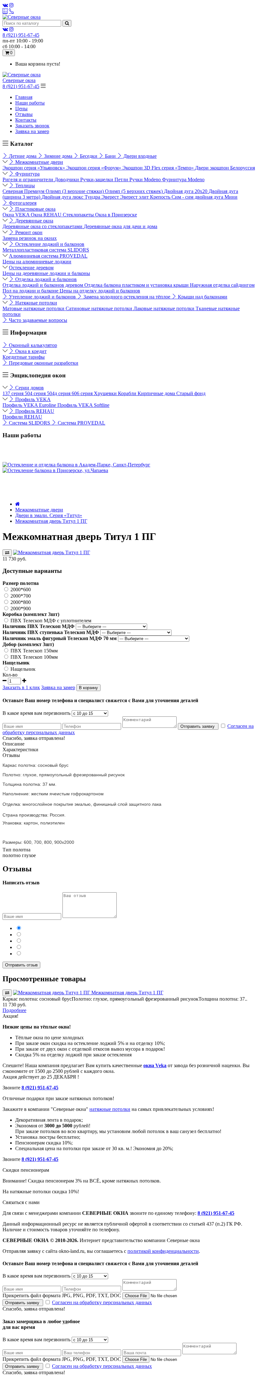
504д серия (59, 393)
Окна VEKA (17, 214)
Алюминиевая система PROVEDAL (48, 256)
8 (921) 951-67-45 (21, 86)
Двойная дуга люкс (63, 197)
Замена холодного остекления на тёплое (127, 296)
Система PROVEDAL (80, 423)
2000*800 (20, 602)
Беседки (89, 156)
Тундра (93, 197)
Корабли (128, 393)
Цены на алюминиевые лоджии (37, 261)
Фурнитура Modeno (183, 179)
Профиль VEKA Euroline (30, 405)
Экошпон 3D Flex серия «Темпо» (158, 167)
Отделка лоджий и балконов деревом (43, 285)
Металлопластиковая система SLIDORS (46, 250)
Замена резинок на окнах (30, 238)
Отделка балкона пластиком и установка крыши (137, 285)
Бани (110, 156)
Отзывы (24, 114)
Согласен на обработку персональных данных (102, 1302)
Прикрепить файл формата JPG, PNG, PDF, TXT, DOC (62, 1295)
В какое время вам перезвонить (36, 713)
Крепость (161, 197)
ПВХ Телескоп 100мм (33, 657)
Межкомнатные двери (38, 162)
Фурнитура (27, 173)
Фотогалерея (22, 203)
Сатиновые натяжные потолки (99, 308)
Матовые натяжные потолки (34, 308)
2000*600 (20, 589)
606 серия (83, 393)
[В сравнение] (7, 552)
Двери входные (139, 156)
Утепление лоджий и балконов (42, 296)
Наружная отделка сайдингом (222, 285)
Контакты (25, 120)
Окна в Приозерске (116, 214)
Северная (13, 191)
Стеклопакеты (79, 214)
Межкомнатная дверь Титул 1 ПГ (51, 521)
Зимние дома (58, 156)
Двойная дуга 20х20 (186, 191)
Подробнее (14, 1010)
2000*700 (20, 596)
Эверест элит (135, 197)
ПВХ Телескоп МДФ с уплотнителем (50, 620)
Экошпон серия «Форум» (94, 167)
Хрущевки (106, 393)
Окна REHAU (47, 214)
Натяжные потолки (35, 302)
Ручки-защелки (97, 179)
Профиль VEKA (32, 399)
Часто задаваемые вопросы (37, 320)
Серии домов (29, 387)
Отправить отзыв (21, 965)
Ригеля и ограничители (29, 179)
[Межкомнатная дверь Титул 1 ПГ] (51, 552)
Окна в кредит (30, 351)
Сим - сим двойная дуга (198, 197)
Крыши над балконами (202, 296)
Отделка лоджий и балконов (45, 279)
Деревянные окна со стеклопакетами (43, 226)
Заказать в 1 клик (21, 687)
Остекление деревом (31, 267)
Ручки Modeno (145, 179)
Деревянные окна (33, 220)
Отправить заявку (198, 726)
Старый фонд (190, 393)
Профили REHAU (22, 417)
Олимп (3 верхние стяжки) (75, 191)
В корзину (88, 687)
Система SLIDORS (29, 423)
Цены (21, 108)
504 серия (36, 393)
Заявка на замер (32, 131)
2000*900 (20, 608)
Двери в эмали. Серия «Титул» (48, 515)
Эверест (110, 197)
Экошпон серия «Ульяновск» (34, 167)
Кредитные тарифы (24, 357)
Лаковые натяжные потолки (164, 308)
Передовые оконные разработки (43, 363)
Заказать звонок (32, 125)
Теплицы (24, 185)
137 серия (14, 393)
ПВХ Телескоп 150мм (33, 650)
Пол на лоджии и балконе (31, 290)
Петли (121, 179)
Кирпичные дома (157, 393)
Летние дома (23, 156)
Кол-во (10, 674)
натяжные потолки (109, 1109)
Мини (230, 197)
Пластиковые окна (34, 209)
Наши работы (30, 103)
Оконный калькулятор (32, 345)
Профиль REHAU (34, 411)
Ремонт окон (28, 232)
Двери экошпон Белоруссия (225, 167)
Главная (23, 97)
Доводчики (67, 179)
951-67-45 (21, 35)
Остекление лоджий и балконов (49, 244)
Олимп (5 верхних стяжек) (134, 191)
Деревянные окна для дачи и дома (120, 226)
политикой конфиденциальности (163, 1251)
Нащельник (22, 669)
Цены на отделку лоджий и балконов (100, 290)
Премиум (35, 191)
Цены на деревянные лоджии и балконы (46, 273)
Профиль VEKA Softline (83, 405)
